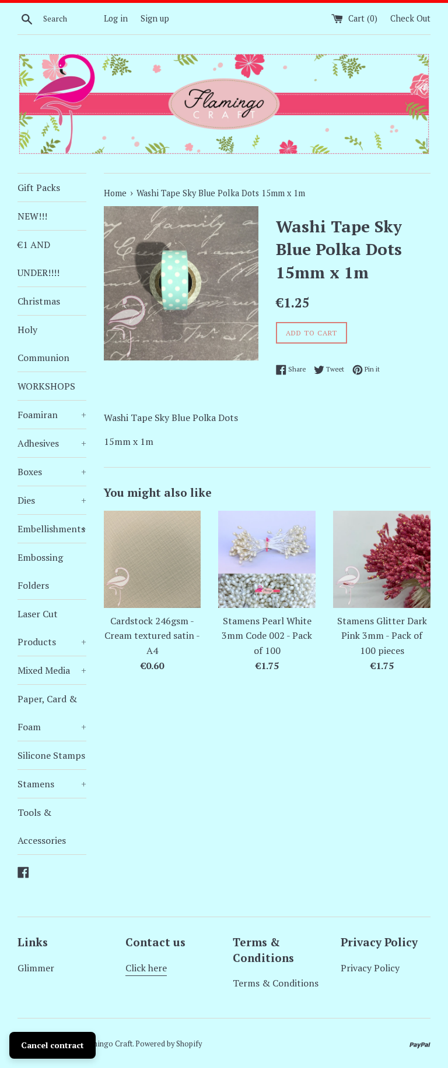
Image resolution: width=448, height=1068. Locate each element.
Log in (116, 18)
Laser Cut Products (52, 627)
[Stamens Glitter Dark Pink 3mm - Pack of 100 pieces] (381, 559)
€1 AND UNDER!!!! (39, 258)
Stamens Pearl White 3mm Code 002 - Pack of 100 (267, 635)
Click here (146, 967)
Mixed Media (52, 670)
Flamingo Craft (106, 1044)
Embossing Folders (40, 571)
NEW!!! (32, 216)
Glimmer (36, 967)
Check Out (410, 18)
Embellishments (52, 528)
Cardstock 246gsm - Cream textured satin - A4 (152, 635)
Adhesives (52, 443)
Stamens (52, 783)
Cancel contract (52, 1045)
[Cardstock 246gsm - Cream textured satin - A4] (152, 559)
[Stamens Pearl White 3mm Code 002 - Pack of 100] (267, 559)
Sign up (155, 18)
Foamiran (52, 414)
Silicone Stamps (51, 755)
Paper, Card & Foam (52, 712)
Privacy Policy (370, 967)
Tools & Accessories (42, 826)
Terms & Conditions (275, 983)
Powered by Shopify (168, 1044)
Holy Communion (43, 343)
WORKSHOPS (46, 386)
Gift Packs (39, 187)
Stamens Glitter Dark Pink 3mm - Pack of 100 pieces (382, 635)
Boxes (52, 471)
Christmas (39, 301)
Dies (52, 500)
